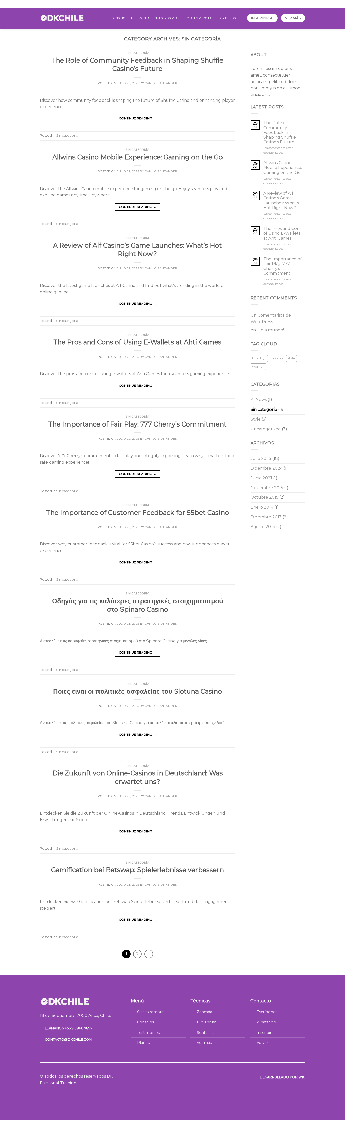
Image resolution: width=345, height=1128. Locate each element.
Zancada (204, 1012)
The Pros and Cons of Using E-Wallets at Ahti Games (137, 342)
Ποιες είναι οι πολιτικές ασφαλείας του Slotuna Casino (137, 691)
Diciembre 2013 (266, 517)
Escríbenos (226, 18)
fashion (277, 358)
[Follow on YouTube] (185, 1076)
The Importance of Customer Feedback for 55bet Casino (137, 512)
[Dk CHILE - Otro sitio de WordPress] (62, 17)
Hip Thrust (206, 1022)
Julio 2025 (261, 458)
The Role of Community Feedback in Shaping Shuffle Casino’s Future (279, 132)
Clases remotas (200, 18)
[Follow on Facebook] (160, 1076)
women (258, 366)
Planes (143, 1042)
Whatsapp (266, 1022)
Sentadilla (205, 1032)
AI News (259, 399)
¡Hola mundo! (270, 330)
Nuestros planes (169, 18)
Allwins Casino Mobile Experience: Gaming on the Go (137, 157)
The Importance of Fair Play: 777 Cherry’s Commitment (137, 424)
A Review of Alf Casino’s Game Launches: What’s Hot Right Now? (281, 200)
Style (256, 419)
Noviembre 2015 (267, 487)
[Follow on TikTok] (172, 1076)
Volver (262, 1042)
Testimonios (141, 18)
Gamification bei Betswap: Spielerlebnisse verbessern (137, 870)
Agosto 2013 (263, 526)
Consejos (119, 18)
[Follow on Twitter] (179, 1076)
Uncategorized (266, 429)
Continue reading (137, 118)
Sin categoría (137, 53)
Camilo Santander (161, 83)
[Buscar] (241, 18)
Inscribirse (266, 1032)
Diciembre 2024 (267, 468)
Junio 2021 (261, 477)
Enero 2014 (262, 507)
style (291, 358)
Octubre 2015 (264, 497)
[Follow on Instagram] (166, 1076)
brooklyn (259, 358)
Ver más (204, 1042)
